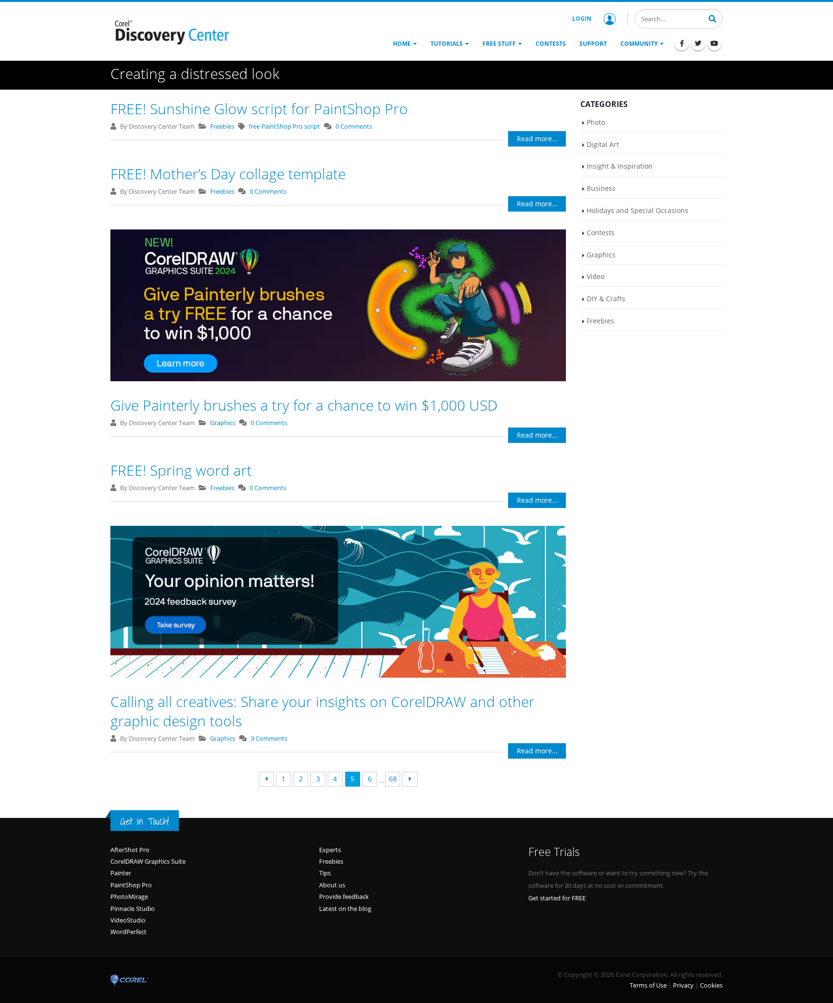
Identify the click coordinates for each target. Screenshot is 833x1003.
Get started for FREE (557, 898)
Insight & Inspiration (620, 166)
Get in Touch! (144, 821)
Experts (330, 849)
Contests (601, 232)
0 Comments (354, 126)
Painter (120, 873)
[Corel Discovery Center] (170, 31)
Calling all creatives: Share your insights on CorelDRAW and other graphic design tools (322, 711)
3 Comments (269, 738)
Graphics (222, 422)
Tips (325, 873)
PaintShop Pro (131, 885)
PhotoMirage (129, 896)
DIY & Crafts (606, 298)
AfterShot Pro (129, 849)
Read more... (537, 138)
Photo (596, 122)
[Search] (712, 18)
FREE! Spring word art (181, 470)
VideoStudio (128, 920)
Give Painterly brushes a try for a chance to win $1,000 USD (303, 405)
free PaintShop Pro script (284, 126)
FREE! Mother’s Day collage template (228, 174)
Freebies (222, 126)
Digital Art (603, 144)
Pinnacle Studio (132, 908)
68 (393, 778)
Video (596, 276)
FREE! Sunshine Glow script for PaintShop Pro (259, 109)
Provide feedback (344, 896)
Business (601, 188)
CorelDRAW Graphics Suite (148, 861)
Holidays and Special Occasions (637, 210)
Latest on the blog (345, 908)
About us (332, 885)
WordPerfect (128, 931)
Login (581, 18)
